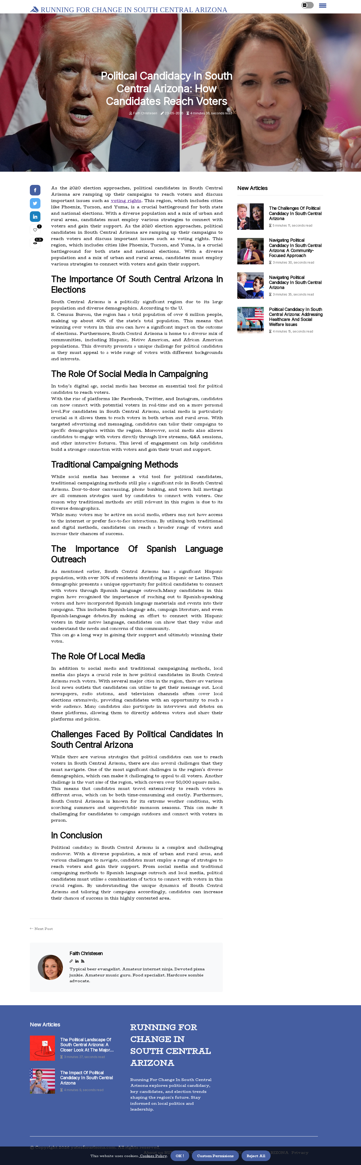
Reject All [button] (256, 1155)
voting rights (126, 200)
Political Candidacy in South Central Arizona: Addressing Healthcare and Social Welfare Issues (295, 316)
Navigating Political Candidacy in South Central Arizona (295, 282)
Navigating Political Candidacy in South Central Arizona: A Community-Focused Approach (295, 247)
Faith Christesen (145, 113)
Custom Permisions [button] (215, 1155)
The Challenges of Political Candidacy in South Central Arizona (295, 213)
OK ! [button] (180, 1155)
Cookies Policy (153, 1155)
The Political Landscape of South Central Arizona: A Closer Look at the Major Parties (85, 1044)
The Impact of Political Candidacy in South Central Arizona (86, 1077)
